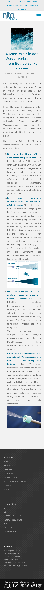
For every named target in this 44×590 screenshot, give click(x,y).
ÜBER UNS (8, 469)
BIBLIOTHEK (8, 473)
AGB (26, 5)
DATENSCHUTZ (23, 9)
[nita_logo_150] (18, 16)
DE (14, 1)
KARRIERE (8, 485)
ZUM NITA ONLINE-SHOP (27, 2)
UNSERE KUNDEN (11, 477)
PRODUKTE (8, 465)
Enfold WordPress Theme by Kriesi (24, 582)
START (6, 461)
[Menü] (37, 16)
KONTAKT (7, 489)
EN (9, 1)
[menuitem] (9, 1)
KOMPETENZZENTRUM (14, 5)
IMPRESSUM (34, 5)
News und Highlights (26, 73)
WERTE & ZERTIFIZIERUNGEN (15, 481)
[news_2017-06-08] (22, 39)
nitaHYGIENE (22, 77)
